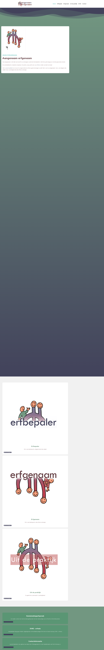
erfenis (38, 65)
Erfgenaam (66, 3)
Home (54, 3)
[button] (8, 452)
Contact (84, 3)
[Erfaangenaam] (25, 4)
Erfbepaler (59, 3)
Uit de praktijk (73, 3)
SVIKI (79, 3)
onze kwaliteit (9, 68)
